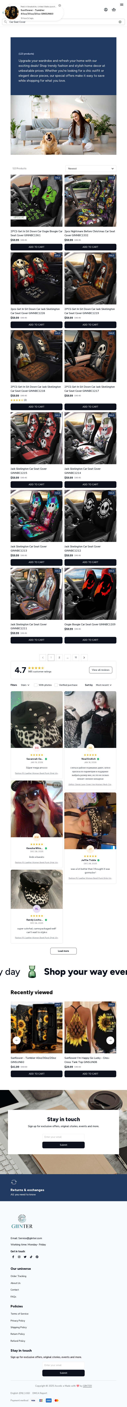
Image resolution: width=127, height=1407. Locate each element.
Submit (63, 1144)
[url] (87, 1386)
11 (76, 657)
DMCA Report (40, 1393)
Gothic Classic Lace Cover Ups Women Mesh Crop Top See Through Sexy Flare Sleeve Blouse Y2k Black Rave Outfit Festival (90, 784)
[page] (30, 1190)
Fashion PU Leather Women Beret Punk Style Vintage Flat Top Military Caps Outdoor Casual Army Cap (37, 773)
